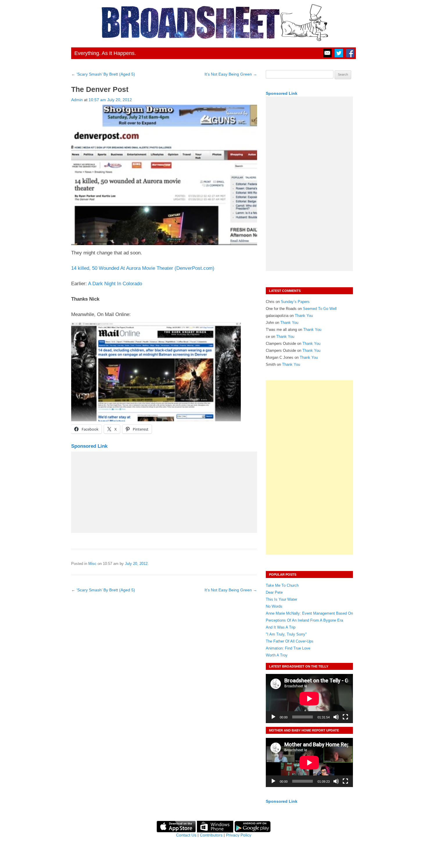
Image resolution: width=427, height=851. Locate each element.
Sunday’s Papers (295, 301)
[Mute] (336, 717)
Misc (92, 563)
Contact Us (186, 835)
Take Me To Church (282, 585)
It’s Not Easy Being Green (230, 74)
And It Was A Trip (280, 627)
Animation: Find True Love (288, 648)
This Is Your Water (281, 599)
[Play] (273, 717)
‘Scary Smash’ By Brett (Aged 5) (103, 74)
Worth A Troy (277, 655)
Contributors (211, 835)
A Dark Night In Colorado (115, 283)
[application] (309, 698)
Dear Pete (274, 592)
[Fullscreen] (345, 717)
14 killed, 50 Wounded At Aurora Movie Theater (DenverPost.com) (142, 268)
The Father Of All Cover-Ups (289, 641)
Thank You (304, 315)
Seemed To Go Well (320, 308)
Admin (77, 99)
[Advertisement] (164, 492)
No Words (274, 606)
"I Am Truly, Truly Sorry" (286, 634)
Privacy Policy (238, 835)
